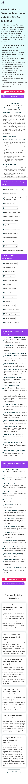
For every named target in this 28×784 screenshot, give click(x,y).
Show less (14, 771)
